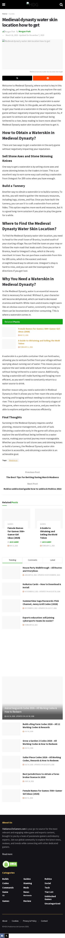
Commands (8, 887)
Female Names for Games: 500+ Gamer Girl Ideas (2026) (16, 532)
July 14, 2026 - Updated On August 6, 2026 (39, 765)
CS (3, 895)
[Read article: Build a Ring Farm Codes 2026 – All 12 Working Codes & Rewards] (11, 729)
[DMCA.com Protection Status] (9, 864)
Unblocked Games (50, 898)
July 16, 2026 (28, 731)
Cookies (15, 921)
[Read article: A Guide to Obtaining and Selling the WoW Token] (9, 344)
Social (48, 883)
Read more (7, 854)
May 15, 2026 (24, 335)
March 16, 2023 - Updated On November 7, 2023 (25, 35)
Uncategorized (52, 903)
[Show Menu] (3, 4)
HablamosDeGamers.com (14, 828)
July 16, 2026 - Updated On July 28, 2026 (20, 716)
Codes (5, 883)
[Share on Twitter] (17, 78)
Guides (12, 14)
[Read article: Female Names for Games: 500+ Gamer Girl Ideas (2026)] (9, 332)
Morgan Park (25, 31)
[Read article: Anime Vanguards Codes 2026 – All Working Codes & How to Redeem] (32, 698)
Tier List (49, 892)
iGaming (27, 883)
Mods (26, 887)
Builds (5, 878)
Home (4, 14)
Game (5, 892)
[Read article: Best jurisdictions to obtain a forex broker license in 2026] (11, 778)
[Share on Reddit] (48, 78)
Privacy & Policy (29, 921)
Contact (44, 921)
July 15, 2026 (28, 748)
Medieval (13, 460)
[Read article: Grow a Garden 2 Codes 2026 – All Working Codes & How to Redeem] (11, 745)
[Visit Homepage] (32, 4)
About (4, 921)
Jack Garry (14, 542)
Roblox (48, 878)
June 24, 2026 (29, 781)
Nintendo (27, 895)
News (26, 892)
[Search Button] (61, 4)
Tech (47, 887)
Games (5, 901)
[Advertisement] (32, 652)
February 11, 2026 (26, 347)
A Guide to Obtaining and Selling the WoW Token (48, 532)
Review (27, 901)
